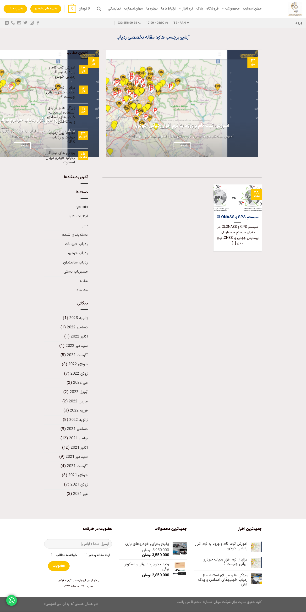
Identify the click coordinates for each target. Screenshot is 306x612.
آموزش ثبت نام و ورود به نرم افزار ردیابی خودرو (182, 125)
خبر (85, 225)
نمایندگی (114, 8)
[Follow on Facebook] (38, 23)
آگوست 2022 (77, 355)
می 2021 (80, 494)
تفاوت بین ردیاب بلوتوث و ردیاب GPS (62, 138)
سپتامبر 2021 (77, 457)
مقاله (84, 281)
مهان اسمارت (252, 8)
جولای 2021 (78, 475)
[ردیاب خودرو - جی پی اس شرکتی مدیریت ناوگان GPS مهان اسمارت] (285, 9)
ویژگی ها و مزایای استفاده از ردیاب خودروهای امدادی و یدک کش (61, 115)
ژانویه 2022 (78, 420)
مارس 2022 (78, 401)
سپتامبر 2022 (77, 346)
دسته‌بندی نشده (75, 235)
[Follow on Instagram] (31, 23)
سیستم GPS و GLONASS (237, 217)
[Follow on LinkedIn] (7, 23)
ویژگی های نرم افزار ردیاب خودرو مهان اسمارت (60, 158)
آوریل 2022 (79, 392)
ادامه (182, 145)
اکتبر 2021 (79, 448)
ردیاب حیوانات (76, 244)
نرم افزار (187, 8)
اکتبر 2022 (79, 336)
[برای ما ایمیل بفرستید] (19, 23)
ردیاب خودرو (78, 253)
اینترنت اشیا (78, 216)
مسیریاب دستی (76, 272)
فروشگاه (212, 8)
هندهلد (82, 290)
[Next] (244, 168)
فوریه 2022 (79, 410)
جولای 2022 (78, 364)
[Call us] (13, 23)
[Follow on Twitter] (25, 23)
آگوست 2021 (77, 466)
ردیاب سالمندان (75, 262)
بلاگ (199, 8)
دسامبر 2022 (77, 327)
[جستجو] (99, 9)
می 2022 (80, 383)
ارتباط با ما (168, 8)
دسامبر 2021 (77, 429)
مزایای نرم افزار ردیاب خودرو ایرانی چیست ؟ (60, 92)
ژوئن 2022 (79, 374)
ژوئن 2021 (79, 484)
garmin (82, 207)
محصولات (232, 8)
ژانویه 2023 (78, 318)
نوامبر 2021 (78, 438)
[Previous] (257, 168)
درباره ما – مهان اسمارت (141, 8)
